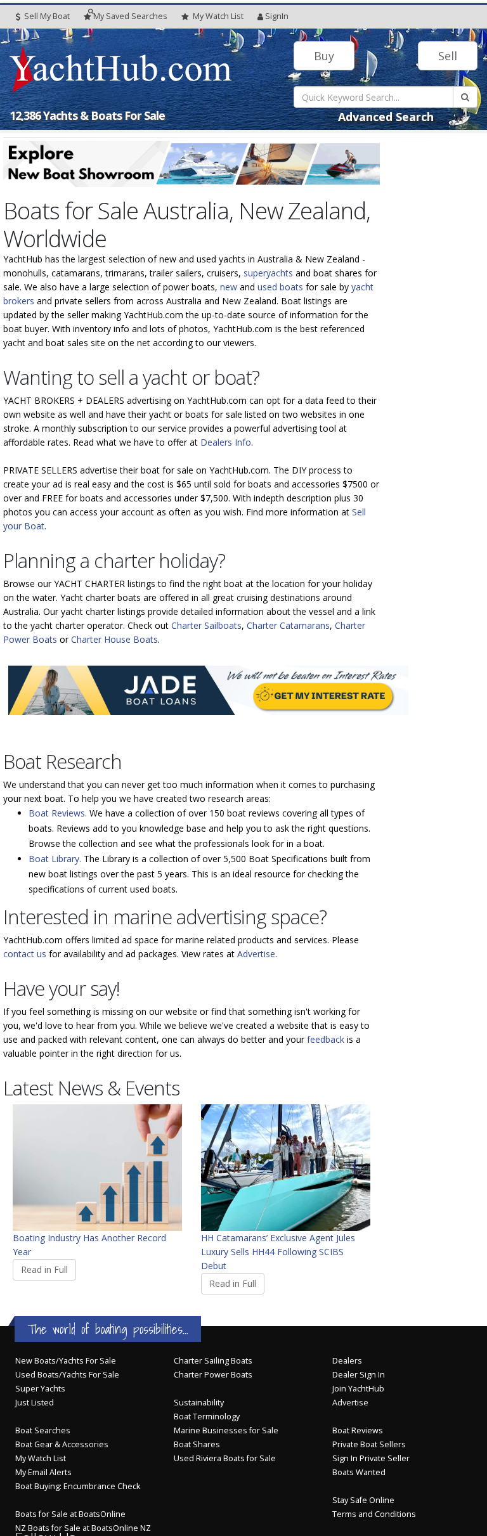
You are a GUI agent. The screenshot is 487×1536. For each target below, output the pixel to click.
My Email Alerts (43, 1472)
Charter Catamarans (288, 625)
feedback (325, 1039)
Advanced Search (386, 116)
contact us (24, 954)
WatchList (218, 16)
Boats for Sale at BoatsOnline (70, 1514)
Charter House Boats (114, 639)
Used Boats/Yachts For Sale (67, 1374)
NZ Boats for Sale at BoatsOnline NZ (83, 1528)
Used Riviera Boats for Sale (225, 1458)
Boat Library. (55, 859)
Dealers (347, 1360)
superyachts (268, 273)
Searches (130, 16)
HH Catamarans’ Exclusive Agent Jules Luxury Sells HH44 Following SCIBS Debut (278, 1252)
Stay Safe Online (363, 1500)
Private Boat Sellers (369, 1444)
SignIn (277, 16)
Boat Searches (42, 1430)
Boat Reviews (357, 1430)
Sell (448, 55)
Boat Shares (197, 1444)
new (228, 287)
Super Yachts (40, 1388)
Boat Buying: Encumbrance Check (77, 1486)
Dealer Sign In (358, 1374)
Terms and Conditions (374, 1514)
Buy (324, 55)
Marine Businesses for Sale (226, 1430)
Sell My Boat (46, 16)
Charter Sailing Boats (213, 1360)
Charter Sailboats (206, 625)
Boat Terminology (207, 1416)
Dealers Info (225, 442)
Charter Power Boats (213, 1374)
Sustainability (199, 1402)
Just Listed (34, 1402)
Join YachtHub (358, 1388)
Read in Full (44, 1269)
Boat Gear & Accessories (61, 1444)
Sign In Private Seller (371, 1458)
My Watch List (40, 1458)
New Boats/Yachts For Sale (65, 1360)
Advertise (256, 954)
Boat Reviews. (58, 813)
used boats (280, 287)
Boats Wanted (359, 1472)
